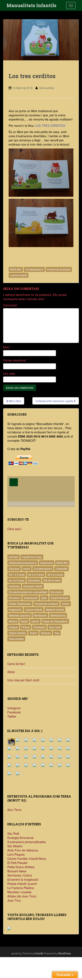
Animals (13, 557)
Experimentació (60, 598)
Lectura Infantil (18, 275)
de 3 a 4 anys (55, 574)
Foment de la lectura (58, 269)
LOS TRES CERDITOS (50, 125)
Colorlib (38, 953)
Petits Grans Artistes (20, 867)
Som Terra (14, 810)
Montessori (40, 615)
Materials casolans (19, 615)
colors (26, 568)
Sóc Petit (13, 833)
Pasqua (13, 627)
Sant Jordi (55, 627)
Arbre (11, 672)
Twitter (11, 716)
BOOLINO (15, 269)
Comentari (10, 305)
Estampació (30, 598)
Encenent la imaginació (22, 879)
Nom (7, 347)
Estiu (44, 598)
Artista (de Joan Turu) (21, 896)
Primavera (39, 627)
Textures (45, 633)
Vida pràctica (16, 639)
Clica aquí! (14, 529)
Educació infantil (32, 586)
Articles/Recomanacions (23, 562)
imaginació (15, 609)
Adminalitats (46, 88)
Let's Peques (16, 854)
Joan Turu (14, 900)
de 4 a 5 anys (16, 580)
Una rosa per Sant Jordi (23, 680)
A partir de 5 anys (32, 557)
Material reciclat (55, 609)
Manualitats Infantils (31, 5)
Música (13, 621)
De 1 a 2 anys (17, 574)
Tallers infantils (17, 633)
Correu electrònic (15, 360)
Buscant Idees (16, 871)
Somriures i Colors (19, 875)
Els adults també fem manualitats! (28, 592)
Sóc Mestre (14, 846)
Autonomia (46, 562)
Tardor (33, 633)
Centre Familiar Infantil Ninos (26, 858)
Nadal (24, 621)
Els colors (56, 592)
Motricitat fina (58, 615)
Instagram (14, 708)
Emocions (14, 598)
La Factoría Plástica (20, 888)
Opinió (35, 621)
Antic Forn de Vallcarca (22, 850)
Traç (56, 633)
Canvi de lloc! (16, 664)
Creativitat (61, 568)
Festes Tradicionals (20, 603)
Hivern (65, 603)
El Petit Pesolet (17, 863)
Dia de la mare (52, 580)
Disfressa (14, 586)
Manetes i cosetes (19, 892)
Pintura (25, 627)
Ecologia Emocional (20, 838)
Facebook (14, 712)
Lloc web (9, 373)
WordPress (64, 953)
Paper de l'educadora (55, 621)
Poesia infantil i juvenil (22, 884)
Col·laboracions (34, 269)
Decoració (34, 580)
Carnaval (14, 568)
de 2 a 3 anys (36, 574)
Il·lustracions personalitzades (26, 842)
